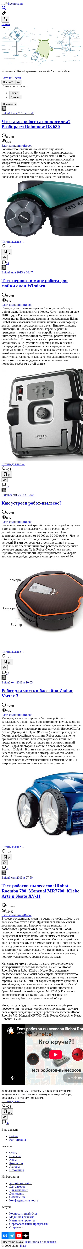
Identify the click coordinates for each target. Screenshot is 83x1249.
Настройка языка (13, 1242)
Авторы (14, 1166)
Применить (9, 104)
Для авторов (17, 1186)
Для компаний (18, 1190)
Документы (17, 1193)
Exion (5, 113)
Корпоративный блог (23, 1213)
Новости (15, 1156)
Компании (16, 1163)
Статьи (7, 77)
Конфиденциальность (23, 1200)
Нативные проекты (22, 1220)
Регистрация (17, 1139)
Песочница (16, 1170)
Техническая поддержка (40, 1241)
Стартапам (16, 1227)
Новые (7, 82)
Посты (16, 77)
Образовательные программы (28, 1224)
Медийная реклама (21, 1217)
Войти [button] (6, 24)
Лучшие (15, 97)
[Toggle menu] (3, 4)
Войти (13, 1136)
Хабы (13, 1159)
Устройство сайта (20, 1183)
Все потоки (15, 3)
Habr (22, 1245)
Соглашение (17, 1197)
